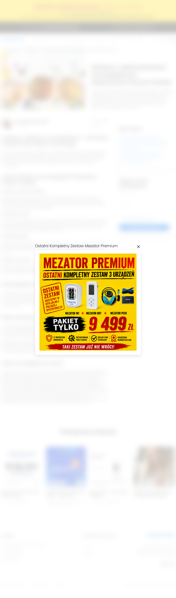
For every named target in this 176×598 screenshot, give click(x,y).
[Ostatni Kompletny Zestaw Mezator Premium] (88, 349)
